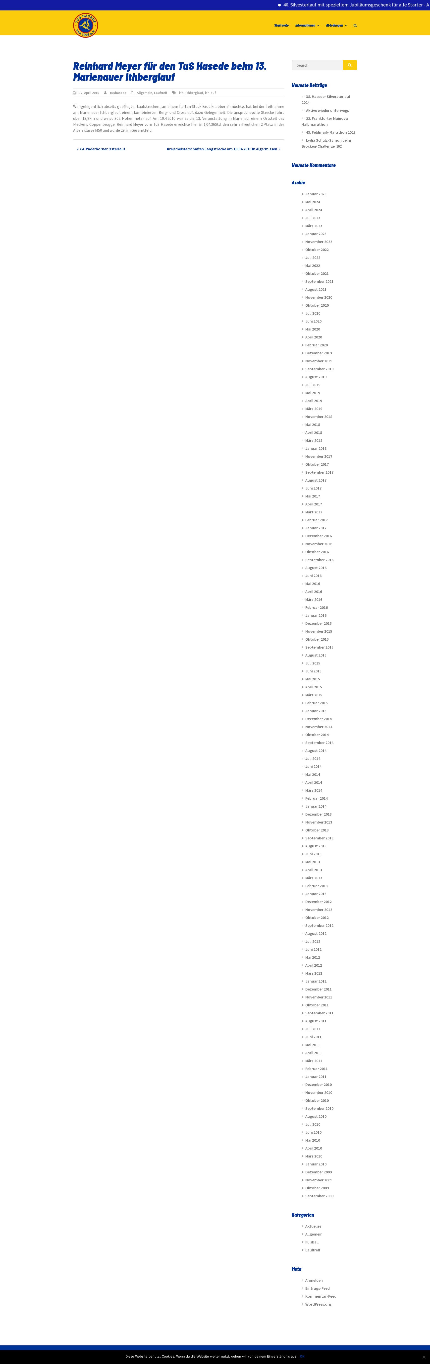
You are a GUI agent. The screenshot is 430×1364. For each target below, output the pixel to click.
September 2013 (319, 837)
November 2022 (318, 241)
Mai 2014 (312, 774)
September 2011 (319, 1012)
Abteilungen (334, 25)
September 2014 (319, 742)
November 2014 (318, 726)
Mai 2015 (312, 678)
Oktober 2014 (317, 734)
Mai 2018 (312, 424)
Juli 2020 (312, 313)
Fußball (312, 1242)
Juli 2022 (312, 257)
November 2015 (318, 631)
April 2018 (313, 432)
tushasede (118, 92)
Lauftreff (160, 92)
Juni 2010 (313, 1132)
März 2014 (313, 790)
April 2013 (313, 869)
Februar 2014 (316, 798)
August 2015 (315, 655)
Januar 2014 (315, 806)
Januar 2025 (315, 193)
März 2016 (313, 599)
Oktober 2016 (317, 551)
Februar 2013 (316, 885)
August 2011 (315, 1020)
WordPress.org (318, 1304)
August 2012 (315, 933)
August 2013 (315, 845)
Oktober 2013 (317, 829)
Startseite (281, 25)
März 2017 (313, 511)
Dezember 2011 (318, 989)
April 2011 (313, 1052)
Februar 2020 (316, 344)
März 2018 (313, 440)
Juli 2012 (312, 941)
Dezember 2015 (318, 623)
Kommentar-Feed (320, 1296)
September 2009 (319, 1195)
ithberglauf (194, 92)
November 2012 (318, 909)
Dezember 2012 (318, 901)
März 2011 (313, 1060)
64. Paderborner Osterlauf (102, 148)
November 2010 (318, 1092)
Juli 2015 (312, 663)
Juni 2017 (313, 488)
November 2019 (318, 360)
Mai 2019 (312, 392)
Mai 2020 (312, 329)
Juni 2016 (313, 575)
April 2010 (313, 1148)
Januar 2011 (315, 1076)
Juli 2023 (312, 217)
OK (302, 1356)
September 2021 (319, 281)
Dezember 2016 (318, 535)
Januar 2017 (315, 527)
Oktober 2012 (317, 917)
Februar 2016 (316, 607)
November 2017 (318, 456)
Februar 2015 (316, 702)
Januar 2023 (315, 233)
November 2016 (318, 543)
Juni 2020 (313, 321)
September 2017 (319, 472)
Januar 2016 (315, 615)
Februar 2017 (316, 519)
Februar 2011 (316, 1068)
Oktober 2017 (317, 464)
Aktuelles (313, 1226)
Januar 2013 (315, 893)
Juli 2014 (312, 758)
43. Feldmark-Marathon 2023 (331, 132)
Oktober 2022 (317, 249)
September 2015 (319, 647)
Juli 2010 (312, 1124)
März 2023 (313, 225)
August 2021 (315, 289)
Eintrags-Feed (317, 1288)
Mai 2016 (312, 583)
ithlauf (210, 92)
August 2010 (315, 1116)
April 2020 (313, 336)
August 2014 (315, 750)
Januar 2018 (315, 448)
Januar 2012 (315, 981)
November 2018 (318, 416)
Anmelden (314, 1280)
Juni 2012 (313, 949)
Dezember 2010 (318, 1084)
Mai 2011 (312, 1044)
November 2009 (318, 1179)
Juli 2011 (312, 1028)
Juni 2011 (313, 1036)
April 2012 (313, 965)
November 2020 (318, 297)
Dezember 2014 (318, 718)
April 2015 (313, 686)
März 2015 (313, 694)
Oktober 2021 (317, 273)
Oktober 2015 (317, 639)
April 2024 (313, 209)
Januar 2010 (315, 1163)
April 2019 (313, 400)
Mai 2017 (312, 496)
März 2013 (313, 877)
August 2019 (315, 376)
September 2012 (319, 925)
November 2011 (318, 996)
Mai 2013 (312, 861)
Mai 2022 (312, 265)
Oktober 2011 (317, 1004)
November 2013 (318, 822)
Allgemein (144, 92)
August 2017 (315, 480)
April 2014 (313, 782)
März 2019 (313, 408)
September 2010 (319, 1108)
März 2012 (313, 973)
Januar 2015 (315, 710)
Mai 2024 (312, 201)
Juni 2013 (313, 853)
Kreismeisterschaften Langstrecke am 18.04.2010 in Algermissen (222, 148)
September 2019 (319, 368)
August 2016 (315, 567)
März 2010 (313, 1156)
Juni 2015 (313, 670)
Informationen (305, 25)
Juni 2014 (313, 766)
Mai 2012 (312, 957)
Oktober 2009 (317, 1187)
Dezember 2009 (318, 1171)
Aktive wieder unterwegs (327, 110)
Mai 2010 (312, 1140)
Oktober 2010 (317, 1100)
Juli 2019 (312, 384)
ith (181, 92)
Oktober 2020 (317, 305)
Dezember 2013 (318, 814)
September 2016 (319, 559)
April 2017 (313, 503)
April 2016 (313, 591)
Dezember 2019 (318, 352)
